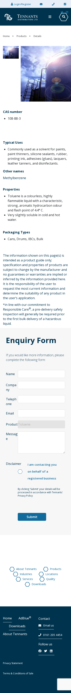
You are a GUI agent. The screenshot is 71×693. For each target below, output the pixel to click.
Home (7, 618)
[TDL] (21, 17)
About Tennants (15, 634)
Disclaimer (13, 464)
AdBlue (25, 618)
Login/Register (22, 4)
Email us (48, 625)
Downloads (17, 626)
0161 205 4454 (52, 635)
